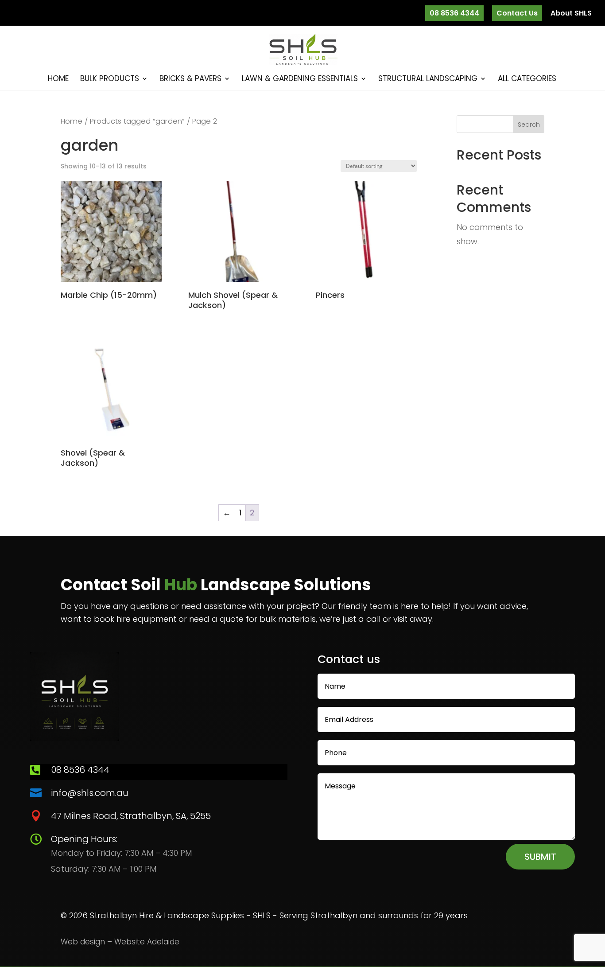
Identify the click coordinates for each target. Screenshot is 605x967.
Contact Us (517, 13)
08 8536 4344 (454, 13)
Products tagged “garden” (137, 121)
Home (58, 79)
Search (529, 124)
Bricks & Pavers (190, 79)
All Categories (527, 79)
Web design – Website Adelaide (120, 941)
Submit (540, 856)
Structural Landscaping (427, 79)
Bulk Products (109, 79)
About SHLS (571, 14)
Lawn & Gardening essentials (300, 79)
